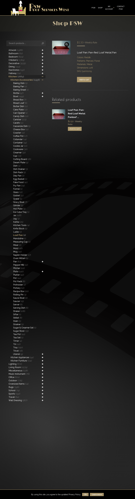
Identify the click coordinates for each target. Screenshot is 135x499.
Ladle (17, 232)
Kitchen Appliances (22, 357)
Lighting (15, 364)
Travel (14, 397)
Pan (17, 261)
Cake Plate (20, 109)
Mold (18, 248)
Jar (17, 215)
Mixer (17, 245)
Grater (17, 199)
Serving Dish (20, 308)
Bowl (18, 96)
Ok (85, 494)
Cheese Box (20, 129)
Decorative (17, 63)
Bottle (18, 93)
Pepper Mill (20, 265)
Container (20, 142)
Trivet (18, 351)
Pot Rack (19, 281)
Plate (18, 271)
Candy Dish (20, 116)
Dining (14, 66)
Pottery (18, 288)
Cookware (20, 149)
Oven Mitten (20, 258)
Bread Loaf (20, 103)
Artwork (16, 50)
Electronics (17, 70)
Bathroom (16, 53)
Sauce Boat (20, 298)
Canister (19, 119)
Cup (17, 156)
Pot (17, 278)
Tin (17, 344)
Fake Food (20, 182)
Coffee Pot (20, 136)
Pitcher (19, 268)
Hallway (15, 73)
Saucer (18, 301)
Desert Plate (20, 162)
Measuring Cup (21, 242)
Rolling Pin (19, 294)
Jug (16, 218)
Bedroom (16, 57)
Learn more (97, 494)
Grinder (18, 205)
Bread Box (19, 99)
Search (42, 43)
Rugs (14, 387)
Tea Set (18, 337)
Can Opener (20, 113)
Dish (17, 166)
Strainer (18, 324)
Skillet (17, 318)
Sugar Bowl (21, 331)
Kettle (18, 222)
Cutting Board (22, 159)
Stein (17, 321)
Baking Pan (20, 86)
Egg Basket (20, 179)
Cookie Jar (20, 146)
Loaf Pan (19, 235)
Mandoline (19, 238)
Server (18, 304)
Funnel (17, 189)
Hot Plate (19, 208)
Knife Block (20, 228)
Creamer (19, 152)
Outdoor (15, 380)
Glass (18, 192)
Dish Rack (19, 172)
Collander (20, 139)
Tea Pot (19, 334)
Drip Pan (18, 175)
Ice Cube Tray (21, 212)
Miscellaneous (18, 370)
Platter (18, 275)
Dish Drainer (20, 169)
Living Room (18, 367)
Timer (17, 341)
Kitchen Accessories (25, 80)
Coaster (19, 132)
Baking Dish (20, 83)
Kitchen (16, 76)
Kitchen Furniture (21, 360)
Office (14, 377)
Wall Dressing (18, 400)
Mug (17, 251)
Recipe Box (21, 291)
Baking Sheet (21, 90)
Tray (18, 347)
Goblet (18, 195)
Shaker (19, 311)
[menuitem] (93, 7)
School (14, 390)
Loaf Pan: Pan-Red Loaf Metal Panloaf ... (76, 113)
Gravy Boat (20, 202)
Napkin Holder (22, 255)
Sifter (17, 314)
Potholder (19, 284)
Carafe (18, 123)
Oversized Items (19, 384)
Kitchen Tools (21, 225)
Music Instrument (19, 374)
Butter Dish (20, 106)
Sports (14, 393)
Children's (17, 60)
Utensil (18, 354)
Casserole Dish (22, 126)
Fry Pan (19, 185)
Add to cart (84, 79)
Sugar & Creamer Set (24, 327)
